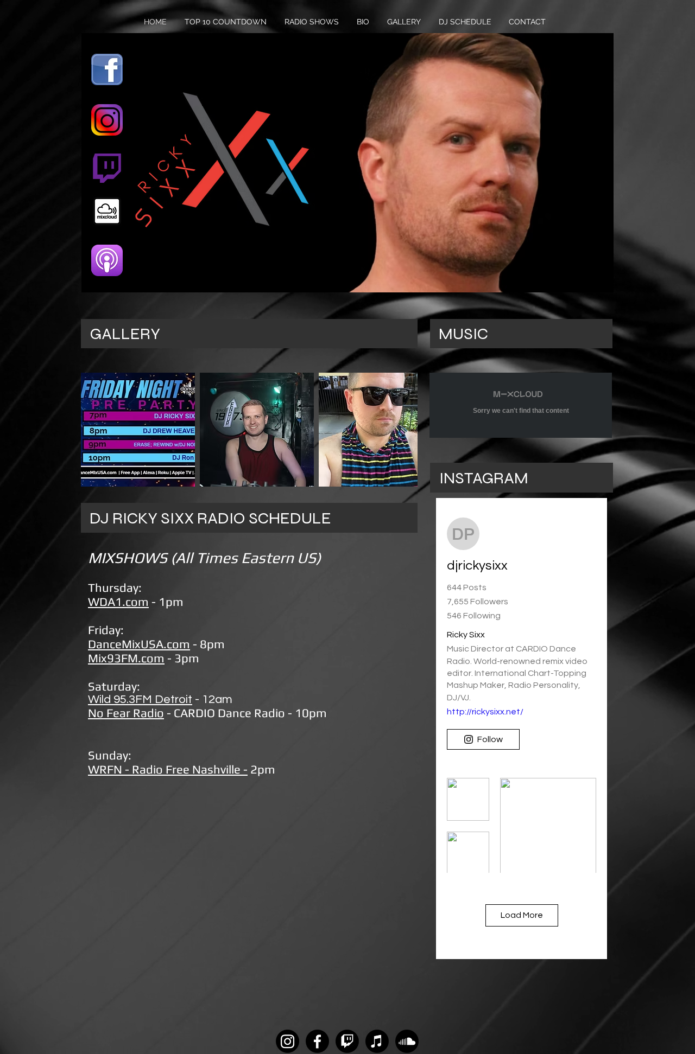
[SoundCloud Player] (520, 405)
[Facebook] (317, 1041)
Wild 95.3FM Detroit (140, 699)
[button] (138, 430)
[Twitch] (347, 1041)
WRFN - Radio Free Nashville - (168, 769)
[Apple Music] (377, 1041)
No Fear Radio (126, 713)
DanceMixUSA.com (139, 644)
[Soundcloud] (407, 1041)
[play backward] (94, 430)
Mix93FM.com (126, 658)
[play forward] (404, 430)
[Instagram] (287, 1041)
